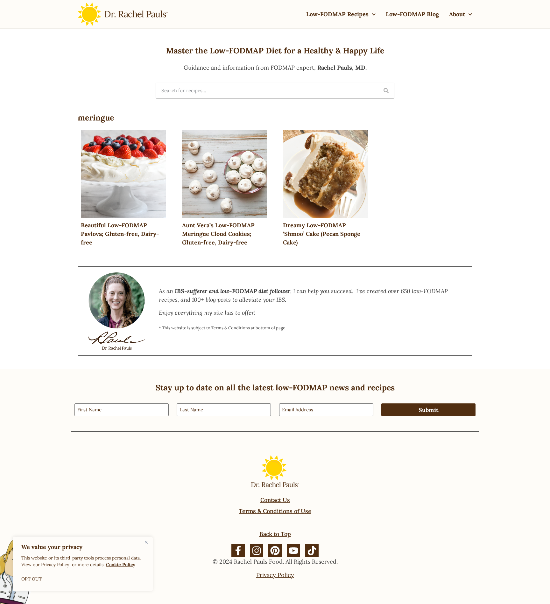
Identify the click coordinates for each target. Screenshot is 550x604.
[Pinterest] (275, 550)
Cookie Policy (120, 564)
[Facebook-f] (238, 550)
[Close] (146, 542)
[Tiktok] (312, 550)
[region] (83, 564)
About (457, 14)
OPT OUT (31, 579)
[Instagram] (256, 550)
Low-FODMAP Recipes (337, 14)
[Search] (386, 90)
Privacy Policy (275, 575)
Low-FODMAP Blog (412, 14)
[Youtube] (293, 550)
